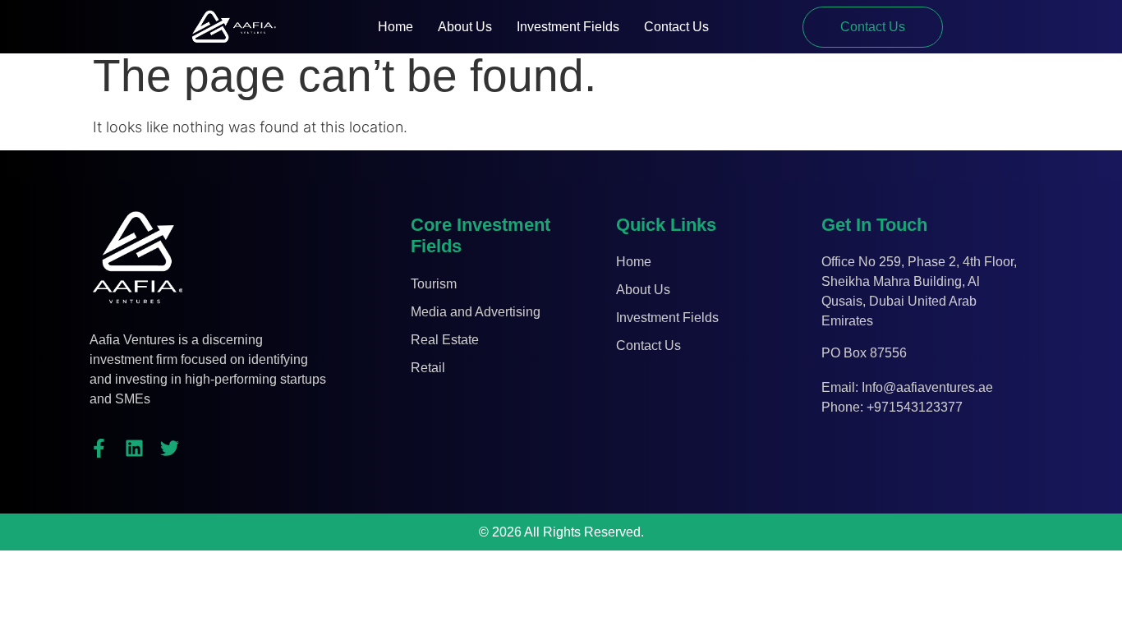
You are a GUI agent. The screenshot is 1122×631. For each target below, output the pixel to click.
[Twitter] (169, 448)
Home (395, 27)
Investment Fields (568, 27)
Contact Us (676, 27)
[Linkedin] (134, 448)
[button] (872, 27)
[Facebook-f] (99, 448)
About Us (465, 27)
